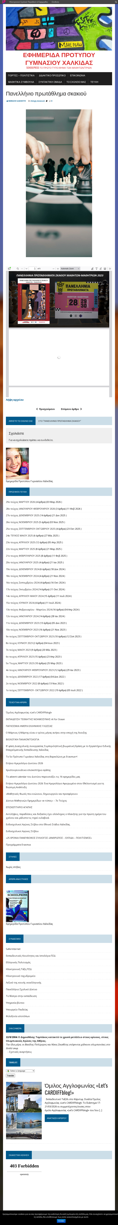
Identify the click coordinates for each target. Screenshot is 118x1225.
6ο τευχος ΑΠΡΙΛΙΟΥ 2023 (20, 656)
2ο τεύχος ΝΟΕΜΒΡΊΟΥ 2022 (21, 683)
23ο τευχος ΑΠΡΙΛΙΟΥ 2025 (20, 542)
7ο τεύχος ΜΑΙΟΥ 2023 (18, 649)
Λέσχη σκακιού (38, 101)
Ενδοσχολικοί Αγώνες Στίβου (22, 831)
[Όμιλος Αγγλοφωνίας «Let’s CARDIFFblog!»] (24, 1137)
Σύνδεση (55, 2)
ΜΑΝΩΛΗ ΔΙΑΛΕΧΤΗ (17, 101)
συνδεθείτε (46, 440)
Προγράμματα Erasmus (18, 844)
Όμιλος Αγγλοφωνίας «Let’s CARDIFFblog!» (29, 712)
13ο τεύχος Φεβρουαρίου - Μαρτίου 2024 (29, 609)
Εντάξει (61, 1221)
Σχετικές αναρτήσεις (20, 1051)
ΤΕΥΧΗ (94, 82)
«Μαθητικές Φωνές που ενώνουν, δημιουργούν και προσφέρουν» (42, 793)
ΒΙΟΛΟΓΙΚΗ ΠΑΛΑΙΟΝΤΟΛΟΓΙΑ (22, 739)
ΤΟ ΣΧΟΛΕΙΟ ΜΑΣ (76, 82)
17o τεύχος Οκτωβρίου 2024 (21, 589)
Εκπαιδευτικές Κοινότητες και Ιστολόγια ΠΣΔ (31, 955)
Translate (10, 1075)
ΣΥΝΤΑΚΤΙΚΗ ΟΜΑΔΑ (50, 82)
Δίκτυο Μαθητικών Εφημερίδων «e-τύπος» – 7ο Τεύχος (36, 800)
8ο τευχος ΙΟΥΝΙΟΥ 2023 (19, 643)
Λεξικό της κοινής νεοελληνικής (23, 982)
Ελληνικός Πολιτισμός (18, 962)
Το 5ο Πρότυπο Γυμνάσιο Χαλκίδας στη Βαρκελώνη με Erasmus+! (41, 756)
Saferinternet (13, 949)
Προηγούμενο (47, 409)
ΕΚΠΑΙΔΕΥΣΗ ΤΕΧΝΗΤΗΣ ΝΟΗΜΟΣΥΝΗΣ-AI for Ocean (35, 719)
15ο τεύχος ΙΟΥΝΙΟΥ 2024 (20, 602)
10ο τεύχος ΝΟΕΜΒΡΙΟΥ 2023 (22, 629)
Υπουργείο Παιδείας (17, 1009)
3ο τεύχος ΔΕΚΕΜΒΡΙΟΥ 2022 (22, 676)
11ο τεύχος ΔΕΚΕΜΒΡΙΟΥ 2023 (22, 623)
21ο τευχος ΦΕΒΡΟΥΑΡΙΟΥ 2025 (23, 555)
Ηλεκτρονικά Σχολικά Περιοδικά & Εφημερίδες (28, 2)
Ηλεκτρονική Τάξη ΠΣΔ (19, 969)
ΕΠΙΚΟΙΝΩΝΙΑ (77, 75)
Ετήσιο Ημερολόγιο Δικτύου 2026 (24, 763)
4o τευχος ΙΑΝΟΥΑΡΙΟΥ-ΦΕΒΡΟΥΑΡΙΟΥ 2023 (30, 670)
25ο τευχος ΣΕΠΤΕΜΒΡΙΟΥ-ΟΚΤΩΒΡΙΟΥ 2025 (30, 528)
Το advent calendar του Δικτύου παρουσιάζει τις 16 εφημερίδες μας (43, 776)
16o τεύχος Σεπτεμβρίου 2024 (22, 582)
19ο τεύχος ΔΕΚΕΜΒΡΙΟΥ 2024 (22, 569)
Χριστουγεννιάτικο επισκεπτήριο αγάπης (28, 770)
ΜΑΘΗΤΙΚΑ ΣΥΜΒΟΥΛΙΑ (21, 82)
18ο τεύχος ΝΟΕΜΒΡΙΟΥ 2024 (22, 576)
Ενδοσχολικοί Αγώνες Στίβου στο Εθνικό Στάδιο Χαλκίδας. (38, 824)
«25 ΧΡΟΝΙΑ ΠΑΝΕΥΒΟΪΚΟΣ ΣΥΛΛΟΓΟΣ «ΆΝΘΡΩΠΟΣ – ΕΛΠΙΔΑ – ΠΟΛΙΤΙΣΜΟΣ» (49, 837)
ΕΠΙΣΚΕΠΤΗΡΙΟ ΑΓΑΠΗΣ (19, 807)
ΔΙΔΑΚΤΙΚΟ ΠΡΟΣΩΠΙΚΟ (52, 75)
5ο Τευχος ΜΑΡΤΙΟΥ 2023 (20, 663)
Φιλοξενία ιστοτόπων (18, 1016)
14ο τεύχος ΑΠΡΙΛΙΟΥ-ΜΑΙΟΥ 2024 (24, 596)
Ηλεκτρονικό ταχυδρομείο (20, 976)
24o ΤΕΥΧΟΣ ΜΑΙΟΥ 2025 (19, 535)
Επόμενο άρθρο (70, 409)
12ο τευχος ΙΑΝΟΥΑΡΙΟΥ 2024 (22, 616)
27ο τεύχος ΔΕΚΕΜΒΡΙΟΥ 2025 (22, 515)
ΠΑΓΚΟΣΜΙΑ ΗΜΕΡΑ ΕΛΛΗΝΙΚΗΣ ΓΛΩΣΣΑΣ (29, 726)
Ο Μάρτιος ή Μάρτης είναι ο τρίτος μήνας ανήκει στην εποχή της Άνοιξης (46, 732)
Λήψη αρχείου (15, 399)
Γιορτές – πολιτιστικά (21, 75)
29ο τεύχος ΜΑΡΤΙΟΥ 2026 (20, 502)
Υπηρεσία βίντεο (15, 1002)
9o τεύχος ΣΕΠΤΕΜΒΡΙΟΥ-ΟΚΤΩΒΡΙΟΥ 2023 (30, 636)
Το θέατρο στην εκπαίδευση (21, 996)
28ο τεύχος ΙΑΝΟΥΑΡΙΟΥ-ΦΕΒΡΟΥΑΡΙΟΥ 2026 (30, 508)
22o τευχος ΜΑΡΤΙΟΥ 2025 (20, 549)
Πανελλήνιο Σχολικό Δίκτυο (21, 989)
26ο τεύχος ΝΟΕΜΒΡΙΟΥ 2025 (22, 522)
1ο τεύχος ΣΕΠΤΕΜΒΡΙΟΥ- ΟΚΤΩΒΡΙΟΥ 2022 (30, 690)
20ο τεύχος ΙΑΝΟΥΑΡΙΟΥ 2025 (22, 562)
